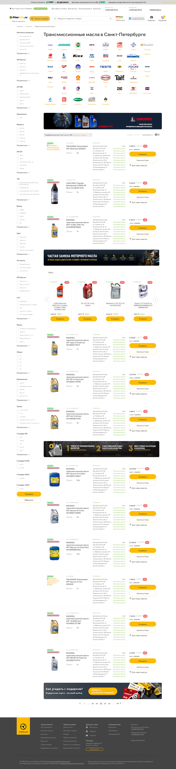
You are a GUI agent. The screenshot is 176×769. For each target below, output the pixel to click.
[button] (47, 300)
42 (105, 704)
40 (97, 704)
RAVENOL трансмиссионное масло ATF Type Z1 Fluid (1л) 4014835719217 (77, 341)
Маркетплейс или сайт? (71, 748)
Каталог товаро (41, 19)
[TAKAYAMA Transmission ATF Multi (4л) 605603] (54, 154)
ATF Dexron (21, 60)
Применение (22, 379)
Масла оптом (68, 727)
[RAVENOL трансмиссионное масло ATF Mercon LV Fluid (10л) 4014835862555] (54, 553)
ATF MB (20, 87)
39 (93, 704)
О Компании (112, 731)
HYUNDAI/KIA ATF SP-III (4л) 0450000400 (88, 304)
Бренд (19, 206)
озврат (66, 734)
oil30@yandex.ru (155, 10)
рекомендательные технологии (72, 763)
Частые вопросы (85, 9)
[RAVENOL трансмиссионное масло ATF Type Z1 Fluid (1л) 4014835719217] (54, 348)
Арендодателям (114, 734)
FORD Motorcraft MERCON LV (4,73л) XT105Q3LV (143, 305)
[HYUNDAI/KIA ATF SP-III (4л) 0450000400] (87, 290)
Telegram (93, 731)
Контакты (97, 9)
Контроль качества (70, 741)
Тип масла (21, 260)
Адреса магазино (138, 740)
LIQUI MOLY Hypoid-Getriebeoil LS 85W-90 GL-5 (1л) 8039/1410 (76, 185)
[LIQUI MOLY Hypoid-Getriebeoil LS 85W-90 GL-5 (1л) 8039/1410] (54, 194)
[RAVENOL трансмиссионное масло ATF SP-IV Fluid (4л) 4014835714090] (54, 385)
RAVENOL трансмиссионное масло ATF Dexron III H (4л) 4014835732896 (77, 509)
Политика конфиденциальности (58, 761)
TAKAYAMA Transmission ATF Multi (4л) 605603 (77, 147)
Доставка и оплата (59, 9)
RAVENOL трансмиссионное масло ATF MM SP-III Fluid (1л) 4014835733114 (77, 656)
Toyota (19, 406)
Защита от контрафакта (71, 744)
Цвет (19, 233)
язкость (20, 124)
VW (18, 179)
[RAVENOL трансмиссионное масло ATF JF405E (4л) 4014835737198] (54, 627)
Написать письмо (47, 731)
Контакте (93, 727)
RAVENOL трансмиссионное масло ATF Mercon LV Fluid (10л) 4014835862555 (77, 546)
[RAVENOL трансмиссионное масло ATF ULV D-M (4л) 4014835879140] (54, 422)
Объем (19, 352)
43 (109, 704)
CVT (18, 298)
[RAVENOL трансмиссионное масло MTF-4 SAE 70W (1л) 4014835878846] (54, 230)
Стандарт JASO (23, 485)
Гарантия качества (70, 738)
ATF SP (19, 152)
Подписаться (94, 749)
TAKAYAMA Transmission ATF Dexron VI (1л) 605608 (77, 581)
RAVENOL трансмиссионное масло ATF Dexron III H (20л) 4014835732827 (77, 472)
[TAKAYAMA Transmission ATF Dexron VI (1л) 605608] (54, 588)
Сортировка (146, 135)
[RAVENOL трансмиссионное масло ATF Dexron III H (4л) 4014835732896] (54, 516)
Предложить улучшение (49, 748)
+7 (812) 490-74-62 (111, 10)
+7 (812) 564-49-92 (135, 10)
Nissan (19, 325)
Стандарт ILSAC (23, 461)
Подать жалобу (46, 744)
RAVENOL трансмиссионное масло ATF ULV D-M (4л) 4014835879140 (77, 415)
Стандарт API (22, 434)
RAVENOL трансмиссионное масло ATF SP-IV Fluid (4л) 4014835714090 (77, 378)
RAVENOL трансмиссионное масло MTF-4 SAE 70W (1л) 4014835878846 (77, 223)
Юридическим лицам (48, 738)
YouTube (93, 735)
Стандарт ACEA (23, 474)
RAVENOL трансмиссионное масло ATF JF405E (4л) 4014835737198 (77, 620)
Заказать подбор (80, 135)
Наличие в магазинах (25, 32)
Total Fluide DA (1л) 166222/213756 (60, 304)
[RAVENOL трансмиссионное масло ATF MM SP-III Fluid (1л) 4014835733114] (54, 663)
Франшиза (112, 727)
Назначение (22, 114)
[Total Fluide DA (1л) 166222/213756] (60, 290)
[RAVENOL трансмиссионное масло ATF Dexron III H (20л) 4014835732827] (54, 479)
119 (117, 704)
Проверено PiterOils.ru (53, 182)
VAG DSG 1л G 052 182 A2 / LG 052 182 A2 (115, 304)
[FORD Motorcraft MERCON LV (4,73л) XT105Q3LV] (143, 290)
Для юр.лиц (72, 9)
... (88, 704)
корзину (143, 154)
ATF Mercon (21, 277)
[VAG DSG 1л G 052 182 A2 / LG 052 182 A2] (115, 290)
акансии (44, 741)
